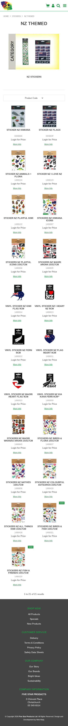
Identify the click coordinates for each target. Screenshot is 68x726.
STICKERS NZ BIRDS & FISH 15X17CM (49, 527)
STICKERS (16, 16)
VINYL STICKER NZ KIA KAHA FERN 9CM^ (49, 395)
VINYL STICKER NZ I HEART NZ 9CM (50, 307)
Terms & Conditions (34, 642)
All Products (34, 614)
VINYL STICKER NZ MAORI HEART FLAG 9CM (18, 395)
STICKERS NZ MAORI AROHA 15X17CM (49, 263)
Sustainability (34, 681)
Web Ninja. (40, 720)
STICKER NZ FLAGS (49, 130)
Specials (34, 619)
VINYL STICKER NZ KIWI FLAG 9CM (18, 307)
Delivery (34, 638)
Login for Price (18, 139)
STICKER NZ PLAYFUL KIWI (18, 218)
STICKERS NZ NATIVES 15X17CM (18, 483)
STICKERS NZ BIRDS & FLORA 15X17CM (49, 439)
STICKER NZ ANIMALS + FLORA (18, 175)
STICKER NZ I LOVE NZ (49, 174)
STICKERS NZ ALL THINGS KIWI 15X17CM (18, 527)
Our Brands (34, 671)
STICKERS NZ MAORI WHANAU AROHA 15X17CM (18, 439)
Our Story (34, 666)
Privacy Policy (34, 647)
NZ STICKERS (34, 76)
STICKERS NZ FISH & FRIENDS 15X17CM (18, 571)
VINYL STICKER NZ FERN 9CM (18, 351)
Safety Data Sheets (34, 652)
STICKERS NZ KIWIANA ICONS (49, 219)
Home (6, 16)
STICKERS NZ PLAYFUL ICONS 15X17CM (18, 263)
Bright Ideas (34, 676)
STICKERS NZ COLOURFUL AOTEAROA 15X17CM (49, 483)
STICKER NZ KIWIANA (18, 130)
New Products (34, 623)
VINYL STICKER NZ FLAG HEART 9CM (49, 351)
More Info (17, 144)
